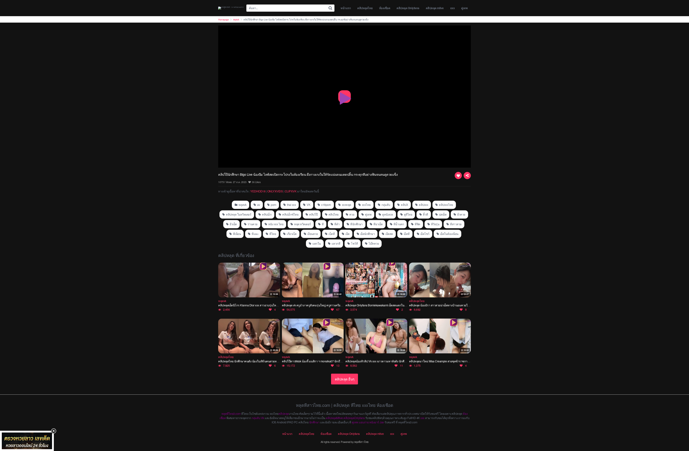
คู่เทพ (464, 8)
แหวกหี (335, 243)
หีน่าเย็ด (378, 224)
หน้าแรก (346, 8)
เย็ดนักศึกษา (367, 234)
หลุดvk (236, 19)
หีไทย (272, 234)
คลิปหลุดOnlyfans (354, 418)
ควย (351, 214)
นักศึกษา (314, 422)
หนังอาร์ (374, 422)
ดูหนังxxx (387, 214)
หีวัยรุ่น (434, 224)
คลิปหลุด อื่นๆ (344, 379)
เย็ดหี (406, 234)
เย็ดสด (389, 234)
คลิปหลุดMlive (334, 418)
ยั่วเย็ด (233, 224)
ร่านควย (252, 224)
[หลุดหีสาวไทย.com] (230, 8)
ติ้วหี (425, 214)
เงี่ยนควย (312, 234)
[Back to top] (679, 434)
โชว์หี (354, 243)
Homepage (223, 19)
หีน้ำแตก (398, 224)
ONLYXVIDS (275, 191)
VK (308, 205)
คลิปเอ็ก (266, 214)
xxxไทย (366, 205)
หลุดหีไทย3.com (231, 414)
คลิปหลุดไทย (365, 8)
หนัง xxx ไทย (275, 224)
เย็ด (347, 234)
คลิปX (404, 205)
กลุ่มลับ (385, 205)
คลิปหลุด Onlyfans (408, 8)
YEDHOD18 (257, 191)
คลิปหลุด (283, 414)
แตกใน (316, 243)
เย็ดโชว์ (424, 234)
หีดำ (337, 224)
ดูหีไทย (407, 214)
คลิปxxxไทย (445, 205)
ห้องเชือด (384, 8)
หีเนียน (236, 234)
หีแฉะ (255, 234)
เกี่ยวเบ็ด (291, 234)
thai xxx (291, 205)
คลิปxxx (423, 205)
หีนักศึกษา (356, 224)
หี (322, 224)
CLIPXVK (291, 191)
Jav (382, 422)
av (258, 205)
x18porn (326, 205)
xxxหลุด (346, 205)
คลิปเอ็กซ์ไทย (290, 214)
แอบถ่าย (364, 422)
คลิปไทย (333, 214)
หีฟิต (417, 224)
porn (273, 205)
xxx (452, 8)
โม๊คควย (373, 243)
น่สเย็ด (442, 214)
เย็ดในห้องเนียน (448, 234)
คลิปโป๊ (313, 214)
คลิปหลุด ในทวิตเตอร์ (238, 214)
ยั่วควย (461, 214)
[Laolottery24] (27, 441)
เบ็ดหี (331, 234)
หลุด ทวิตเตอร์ (302, 224)
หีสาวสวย (455, 224)
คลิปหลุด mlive (435, 8)
